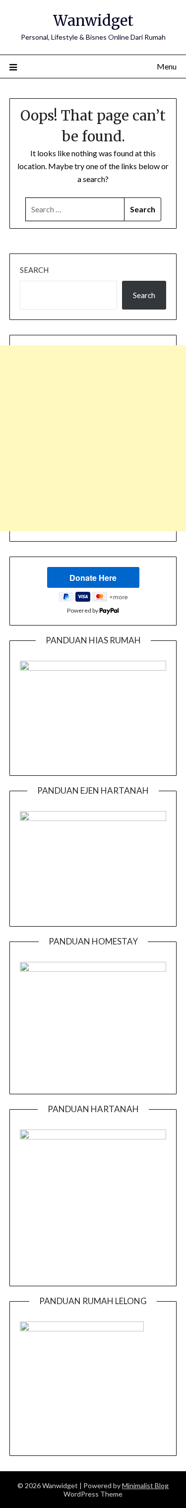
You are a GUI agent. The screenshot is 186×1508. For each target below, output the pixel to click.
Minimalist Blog (145, 1485)
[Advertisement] (93, 438)
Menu (167, 66)
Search (34, 269)
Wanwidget (93, 20)
